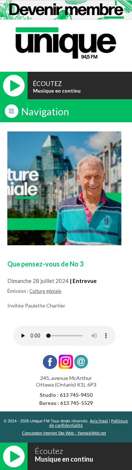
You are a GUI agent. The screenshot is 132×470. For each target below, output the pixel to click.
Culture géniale (45, 291)
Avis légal (99, 420)
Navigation (45, 111)
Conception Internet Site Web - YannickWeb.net (64, 433)
